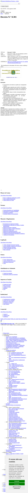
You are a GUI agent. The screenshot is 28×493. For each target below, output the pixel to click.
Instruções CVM (12, 431)
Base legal (21, 318)
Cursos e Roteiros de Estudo (9, 260)
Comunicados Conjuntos (14, 412)
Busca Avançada (6, 285)
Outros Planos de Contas (8, 200)
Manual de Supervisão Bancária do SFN (12, 232)
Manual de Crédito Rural (8, 229)
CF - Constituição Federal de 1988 (16, 352)
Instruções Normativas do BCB (15, 418)
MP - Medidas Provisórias (14, 374)
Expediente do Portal (7, 302)
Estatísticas (5, 316)
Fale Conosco (6, 304)
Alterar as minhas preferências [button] (17, 487)
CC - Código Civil (13, 363)
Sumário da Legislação (11, 350)
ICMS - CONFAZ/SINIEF (14, 381)
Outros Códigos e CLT (14, 368)
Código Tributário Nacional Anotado (11, 244)
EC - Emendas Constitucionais (15, 353)
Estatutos (8, 403)
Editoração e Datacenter (8, 301)
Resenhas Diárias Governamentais (10, 213)
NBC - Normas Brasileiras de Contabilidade (15, 338)
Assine (4, 6)
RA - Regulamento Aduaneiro (15, 394)
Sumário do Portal (7, 284)
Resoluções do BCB (13, 414)
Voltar (2, 79)
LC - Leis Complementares (14, 372)
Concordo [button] (16, 481)
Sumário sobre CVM (13, 430)
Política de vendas (14, 318)
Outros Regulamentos (13, 402)
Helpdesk (5, 288)
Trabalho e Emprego (13, 385)
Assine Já (5, 314)
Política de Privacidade (5, 318)
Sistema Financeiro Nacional (9, 247)
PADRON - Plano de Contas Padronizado (15, 341)
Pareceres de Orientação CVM (15, 436)
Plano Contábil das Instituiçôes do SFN (11, 197)
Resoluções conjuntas (13, 415)
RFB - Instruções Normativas (15, 424)
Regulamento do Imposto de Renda (10, 223)
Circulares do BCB (13, 413)
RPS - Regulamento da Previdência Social (18, 398)
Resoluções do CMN (13, 409)
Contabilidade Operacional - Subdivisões (15, 346)
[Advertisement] (14, 36)
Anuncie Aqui (6, 315)
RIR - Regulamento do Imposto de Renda (18, 389)
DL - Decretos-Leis (13, 377)
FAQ (4, 289)
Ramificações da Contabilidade (12, 347)
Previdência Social (13, 386)
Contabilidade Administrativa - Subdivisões (15, 345)
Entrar (2, 11)
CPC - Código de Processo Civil (16, 364)
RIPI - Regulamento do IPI (14, 392)
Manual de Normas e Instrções (9, 227)
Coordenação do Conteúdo (9, 299)
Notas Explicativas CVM (14, 433)
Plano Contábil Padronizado (9, 199)
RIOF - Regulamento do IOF (15, 397)
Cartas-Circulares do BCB (14, 417)
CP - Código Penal (13, 367)
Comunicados (12, 411)
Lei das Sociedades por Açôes (9, 248)
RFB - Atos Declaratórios (14, 426)
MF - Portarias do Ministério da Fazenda (17, 428)
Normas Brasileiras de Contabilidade (11, 210)
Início (4, 488)
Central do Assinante (7, 273)
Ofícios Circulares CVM (14, 435)
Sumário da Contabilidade (11, 336)
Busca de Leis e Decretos (14, 370)
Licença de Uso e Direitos (8, 300)
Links (4, 263)
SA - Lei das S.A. (12, 380)
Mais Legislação (6, 249)
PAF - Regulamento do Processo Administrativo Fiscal (16, 401)
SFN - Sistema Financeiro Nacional (16, 379)
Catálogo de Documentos (8, 234)
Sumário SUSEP (12, 439)
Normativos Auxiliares (8, 212)
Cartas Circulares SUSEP (14, 442)
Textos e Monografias (8, 259)
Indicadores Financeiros (8, 262)
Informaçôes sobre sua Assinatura (10, 274)
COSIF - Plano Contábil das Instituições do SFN (16, 340)
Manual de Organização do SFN (10, 231)
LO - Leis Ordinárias (13, 373)
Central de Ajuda (7, 286)
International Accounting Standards (10, 211)
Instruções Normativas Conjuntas (16, 419)
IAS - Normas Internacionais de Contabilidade (16, 339)
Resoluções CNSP (13, 440)
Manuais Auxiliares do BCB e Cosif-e (17, 420)
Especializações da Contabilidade (13, 344)
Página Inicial (6, 333)
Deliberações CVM (13, 434)
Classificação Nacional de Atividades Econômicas (14, 233)
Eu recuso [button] (16, 484)
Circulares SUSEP (13, 441)
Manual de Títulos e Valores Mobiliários (11, 228)
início (2, 13)
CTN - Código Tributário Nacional (16, 366)
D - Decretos (11, 375)
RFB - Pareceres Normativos (15, 425)
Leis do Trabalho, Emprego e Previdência (12, 246)
